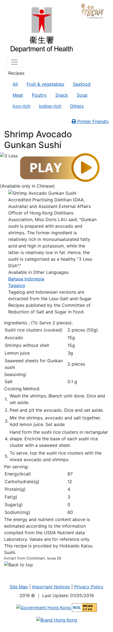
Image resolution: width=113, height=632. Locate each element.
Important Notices (51, 586)
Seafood (82, 84)
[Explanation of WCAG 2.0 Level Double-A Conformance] (84, 607)
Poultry (39, 95)
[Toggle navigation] (14, 62)
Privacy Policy (88, 586)
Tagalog (16, 285)
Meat (18, 95)
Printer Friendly (92, 121)
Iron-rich (21, 106)
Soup (82, 95)
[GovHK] (44, 607)
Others (77, 106)
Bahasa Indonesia (26, 279)
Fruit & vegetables (45, 84)
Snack (61, 95)
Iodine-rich (50, 106)
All (15, 84)
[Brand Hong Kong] (56, 619)
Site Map (19, 586)
